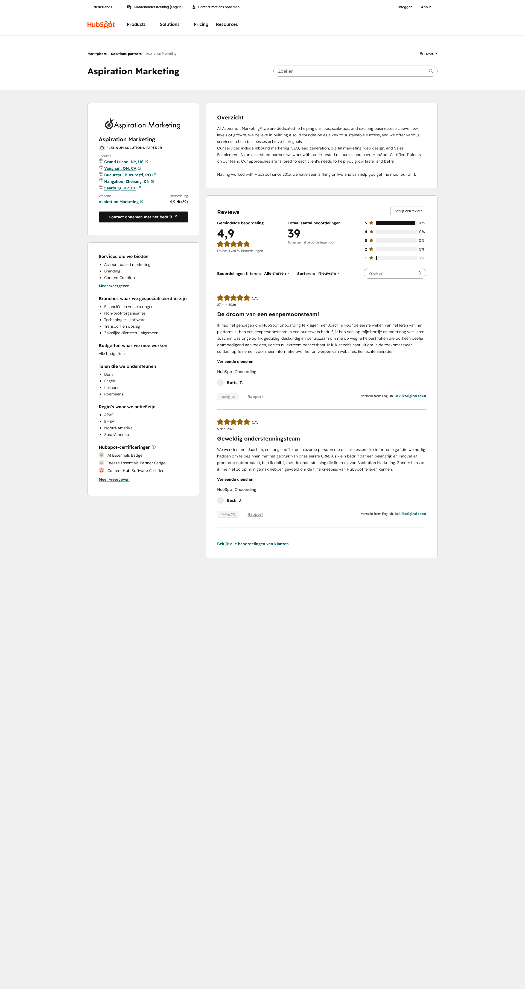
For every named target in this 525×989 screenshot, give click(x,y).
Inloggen (405, 7)
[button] (429, 53)
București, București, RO (127, 174)
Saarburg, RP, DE (120, 187)
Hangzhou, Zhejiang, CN (127, 181)
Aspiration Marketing (119, 201)
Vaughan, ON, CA (120, 168)
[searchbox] (355, 71)
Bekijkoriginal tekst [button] (410, 396)
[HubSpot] (101, 24)
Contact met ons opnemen (219, 7)
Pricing (201, 24)
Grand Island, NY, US (124, 161)
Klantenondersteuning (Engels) (158, 7)
